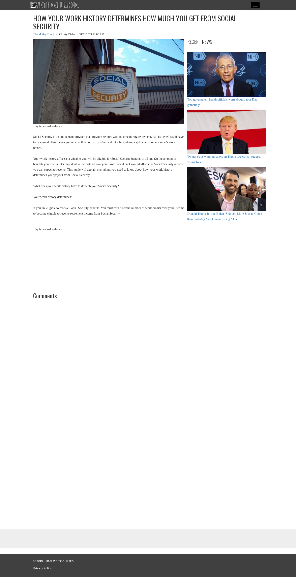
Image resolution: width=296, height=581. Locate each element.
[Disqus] (148, 356)
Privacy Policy (42, 568)
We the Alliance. (54, 5)
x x (60, 126)
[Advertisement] (226, 256)
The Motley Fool (43, 34)
